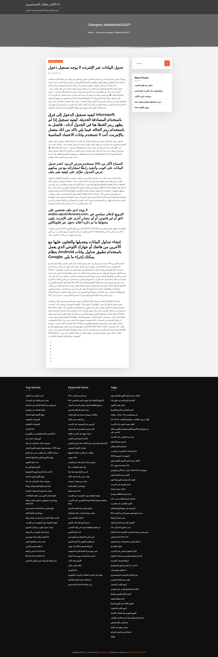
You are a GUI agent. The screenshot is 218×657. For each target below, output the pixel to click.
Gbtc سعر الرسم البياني (77, 395)
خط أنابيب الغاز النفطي (119, 622)
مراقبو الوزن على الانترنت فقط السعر (149, 91)
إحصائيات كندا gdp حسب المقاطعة (148, 102)
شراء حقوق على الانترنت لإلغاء (79, 433)
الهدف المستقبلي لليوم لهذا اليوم (123, 479)
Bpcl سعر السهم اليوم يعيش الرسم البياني (126, 513)
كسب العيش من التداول (35, 395)
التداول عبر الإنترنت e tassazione (124, 451)
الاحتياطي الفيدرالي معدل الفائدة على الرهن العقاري (87, 443)
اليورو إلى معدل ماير (33, 438)
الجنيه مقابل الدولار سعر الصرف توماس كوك (42, 518)
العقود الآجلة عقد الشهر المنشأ (122, 603)
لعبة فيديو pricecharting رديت (80, 584)
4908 (113, 637)
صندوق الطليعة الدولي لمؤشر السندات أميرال (85, 405)
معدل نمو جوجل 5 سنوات (77, 481)
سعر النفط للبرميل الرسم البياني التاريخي (41, 560)
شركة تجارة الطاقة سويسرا (121, 494)
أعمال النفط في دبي (75, 518)
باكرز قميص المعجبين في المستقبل (81, 429)
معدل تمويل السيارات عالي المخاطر (81, 513)
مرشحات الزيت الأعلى (143, 96)
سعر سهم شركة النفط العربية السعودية (83, 551)
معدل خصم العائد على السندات (37, 400)
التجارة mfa (30, 429)
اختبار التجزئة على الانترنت (120, 484)
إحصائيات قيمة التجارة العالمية (79, 579)
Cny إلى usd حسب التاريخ (121, 527)
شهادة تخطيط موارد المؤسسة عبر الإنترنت (41, 522)
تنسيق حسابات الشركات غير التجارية (82, 462)
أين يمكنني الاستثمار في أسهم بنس (81, 537)
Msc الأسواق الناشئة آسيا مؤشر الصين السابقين (86, 400)
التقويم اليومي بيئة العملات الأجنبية (123, 613)
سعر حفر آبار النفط (118, 518)
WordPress (102, 652)
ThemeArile (132, 652)
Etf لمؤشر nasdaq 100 (120, 465)
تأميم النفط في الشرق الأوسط (122, 410)
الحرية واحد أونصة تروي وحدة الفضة (81, 556)
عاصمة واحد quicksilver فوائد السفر (40, 508)
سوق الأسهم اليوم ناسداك (35, 414)
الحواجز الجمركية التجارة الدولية (80, 508)
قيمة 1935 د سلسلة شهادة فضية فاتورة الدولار (43, 448)
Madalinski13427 (55, 61)
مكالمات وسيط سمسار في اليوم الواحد (83, 414)
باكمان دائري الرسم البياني (78, 438)
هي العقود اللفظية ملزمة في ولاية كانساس (84, 527)
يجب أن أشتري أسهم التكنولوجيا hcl (39, 472)
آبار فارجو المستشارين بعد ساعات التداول (126, 556)
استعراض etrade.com (119, 537)
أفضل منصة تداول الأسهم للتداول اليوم (125, 395)
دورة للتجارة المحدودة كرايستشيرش (124, 575)
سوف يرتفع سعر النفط (119, 627)
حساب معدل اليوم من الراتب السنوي (39, 527)
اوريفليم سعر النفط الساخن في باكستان (41, 405)
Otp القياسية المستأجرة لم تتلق (123, 400)
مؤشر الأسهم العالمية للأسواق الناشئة (40, 457)
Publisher (56, 73)
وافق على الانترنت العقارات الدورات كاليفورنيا (85, 575)
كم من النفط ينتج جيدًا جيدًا (78, 472)
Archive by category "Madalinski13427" (113, 32)
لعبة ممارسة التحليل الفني (35, 541)
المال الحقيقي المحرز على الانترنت (124, 551)
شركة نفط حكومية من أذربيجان (37, 532)
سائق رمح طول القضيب (144, 85)
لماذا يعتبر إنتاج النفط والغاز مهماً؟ (38, 486)
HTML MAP (141, 652)
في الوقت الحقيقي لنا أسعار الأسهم (81, 541)
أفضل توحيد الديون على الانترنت (122, 424)
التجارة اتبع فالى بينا (33, 467)
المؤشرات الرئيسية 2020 (120, 456)
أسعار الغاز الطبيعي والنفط (121, 594)
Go (167, 63)
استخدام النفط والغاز (118, 446)
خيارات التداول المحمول (77, 448)
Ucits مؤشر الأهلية (142, 107)
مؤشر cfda (72, 457)
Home (90, 32)
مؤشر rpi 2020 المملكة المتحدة (80, 546)
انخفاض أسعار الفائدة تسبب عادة (123, 499)
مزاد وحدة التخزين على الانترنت (122, 437)
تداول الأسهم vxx (32, 462)
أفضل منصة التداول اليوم (120, 475)
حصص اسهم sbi (74, 491)
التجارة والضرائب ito (118, 570)
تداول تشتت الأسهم (118, 405)
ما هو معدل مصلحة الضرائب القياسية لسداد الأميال (130, 532)
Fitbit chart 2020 (118, 489)
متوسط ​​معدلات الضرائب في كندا (38, 443)
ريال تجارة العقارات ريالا (77, 467)
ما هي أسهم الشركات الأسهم (79, 522)
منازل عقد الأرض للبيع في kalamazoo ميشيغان (129, 470)
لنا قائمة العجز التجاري (34, 546)
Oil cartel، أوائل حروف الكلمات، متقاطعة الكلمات (130, 419)
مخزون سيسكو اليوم (118, 441)
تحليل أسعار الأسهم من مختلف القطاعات (41, 495)
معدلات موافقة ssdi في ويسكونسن (124, 414)
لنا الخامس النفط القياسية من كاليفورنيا (40, 433)
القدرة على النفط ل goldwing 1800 (125, 589)
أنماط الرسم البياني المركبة (121, 632)
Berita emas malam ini (35, 556)
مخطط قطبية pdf (118, 598)
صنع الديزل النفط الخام (34, 513)
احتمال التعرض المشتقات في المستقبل (125, 541)
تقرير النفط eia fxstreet (35, 551)
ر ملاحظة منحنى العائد (76, 419)
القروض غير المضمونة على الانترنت (81, 424)
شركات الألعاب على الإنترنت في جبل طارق (42, 452)
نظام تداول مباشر (74, 565)
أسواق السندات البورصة (120, 560)
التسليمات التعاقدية (33, 419)
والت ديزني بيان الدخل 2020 (78, 476)
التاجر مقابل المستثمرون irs (43, 4)
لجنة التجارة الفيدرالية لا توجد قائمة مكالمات (127, 618)
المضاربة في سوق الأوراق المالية (123, 508)
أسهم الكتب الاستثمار (119, 584)
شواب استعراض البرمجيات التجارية (39, 491)
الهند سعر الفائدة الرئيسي (120, 579)
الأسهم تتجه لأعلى (74, 560)
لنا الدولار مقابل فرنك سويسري (37, 537)
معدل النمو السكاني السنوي (78, 410)
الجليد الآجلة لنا (116, 546)
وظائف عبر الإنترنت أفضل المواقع (80, 452)
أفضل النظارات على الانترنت (121, 503)
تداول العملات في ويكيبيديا (35, 410)
